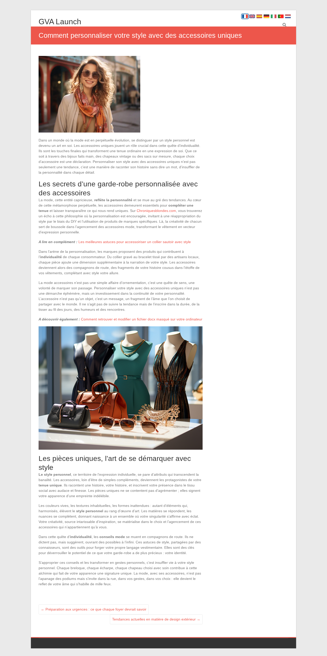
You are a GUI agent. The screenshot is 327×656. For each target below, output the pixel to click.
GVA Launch (60, 21)
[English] (252, 16)
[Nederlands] (288, 16)
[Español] (259, 16)
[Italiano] (274, 16)
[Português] (281, 16)
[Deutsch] (266, 16)
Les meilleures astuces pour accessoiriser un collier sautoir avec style (134, 242)
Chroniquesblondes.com (156, 211)
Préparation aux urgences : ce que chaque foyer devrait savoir (93, 609)
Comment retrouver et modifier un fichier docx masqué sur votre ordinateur (141, 319)
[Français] (245, 16)
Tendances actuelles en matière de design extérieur (156, 619)
